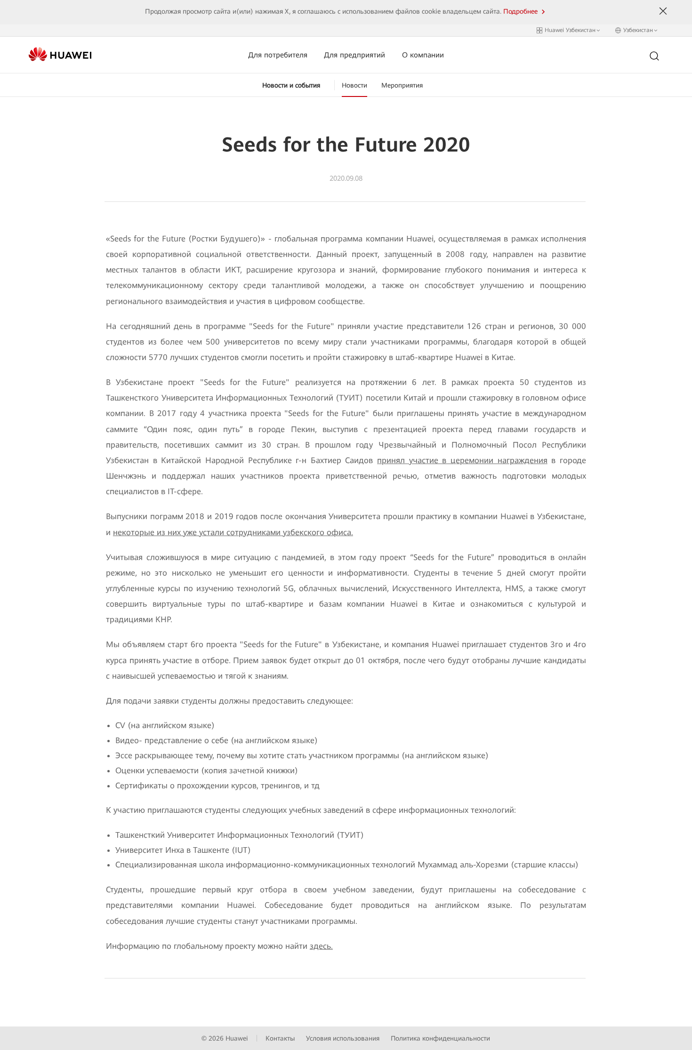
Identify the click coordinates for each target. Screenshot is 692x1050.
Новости (354, 85)
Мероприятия (402, 85)
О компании (423, 55)
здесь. (321, 946)
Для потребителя (277, 55)
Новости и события (291, 85)
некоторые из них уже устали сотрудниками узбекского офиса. (233, 532)
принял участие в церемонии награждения (462, 460)
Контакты (280, 1038)
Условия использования (342, 1038)
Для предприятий (354, 55)
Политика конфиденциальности (440, 1038)
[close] (663, 11)
